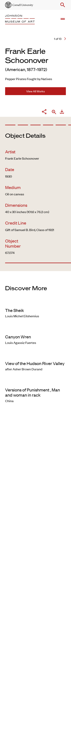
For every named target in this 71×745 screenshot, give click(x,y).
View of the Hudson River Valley (34, 363)
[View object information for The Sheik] (35, 302)
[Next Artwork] (65, 38)
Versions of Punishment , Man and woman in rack (32, 392)
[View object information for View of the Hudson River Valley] (35, 355)
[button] (62, 5)
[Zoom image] (54, 112)
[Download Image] (62, 112)
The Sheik (14, 310)
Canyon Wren (18, 336)
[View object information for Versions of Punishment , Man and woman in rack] (35, 381)
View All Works (35, 91)
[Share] (44, 112)
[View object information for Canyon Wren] (35, 328)
